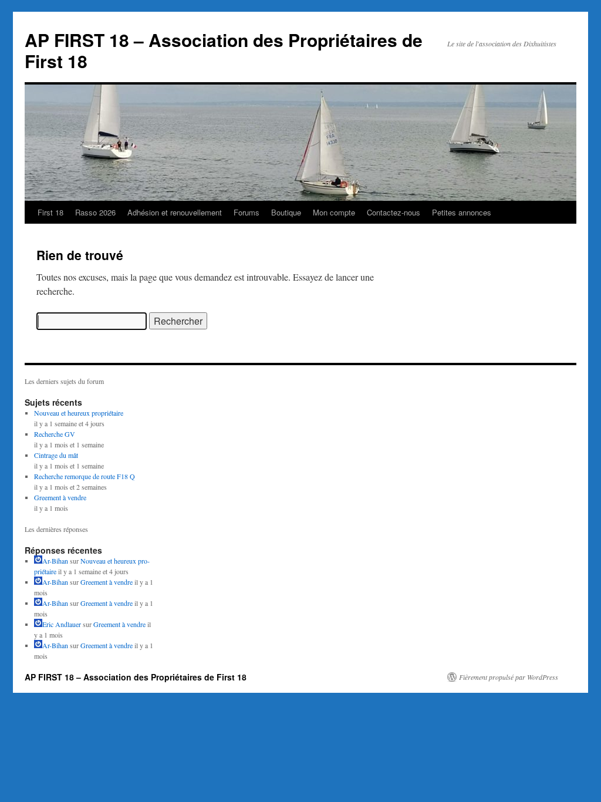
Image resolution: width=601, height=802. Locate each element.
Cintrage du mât (56, 455)
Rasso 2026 (95, 212)
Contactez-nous (393, 212)
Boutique (286, 212)
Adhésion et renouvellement (174, 212)
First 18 (50, 212)
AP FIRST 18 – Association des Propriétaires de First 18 (224, 50)
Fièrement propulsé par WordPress (508, 677)
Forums (246, 212)
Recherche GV (54, 434)
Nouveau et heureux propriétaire (78, 412)
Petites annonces (461, 212)
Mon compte (334, 212)
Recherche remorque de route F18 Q (84, 476)
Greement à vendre (60, 497)
